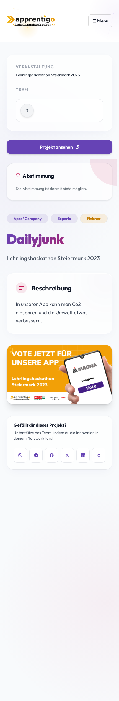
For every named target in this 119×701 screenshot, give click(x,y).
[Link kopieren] (98, 455)
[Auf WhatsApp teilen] (20, 455)
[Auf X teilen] (67, 455)
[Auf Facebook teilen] (51, 455)
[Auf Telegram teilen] (36, 455)
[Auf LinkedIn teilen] (83, 455)
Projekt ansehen (56, 147)
